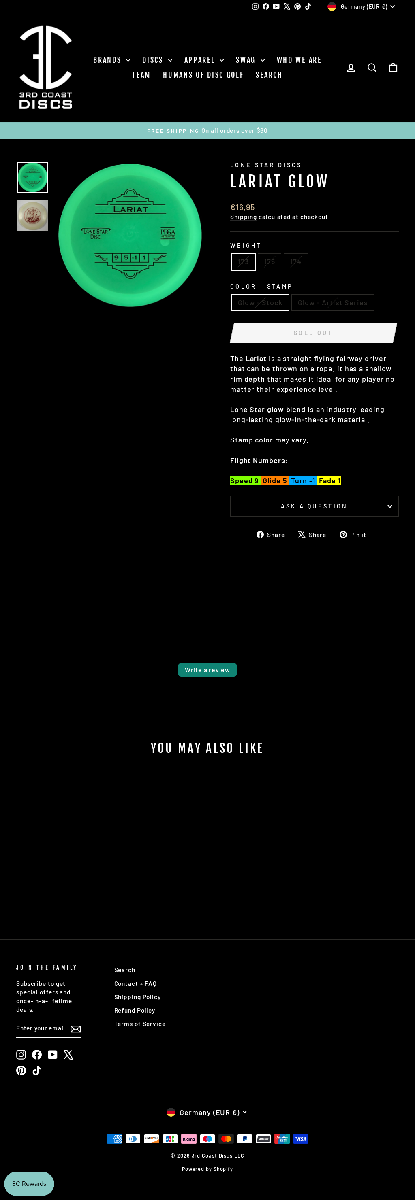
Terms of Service (140, 1023)
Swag (247, 59)
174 (296, 261)
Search (269, 74)
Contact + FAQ (135, 983)
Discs (154, 59)
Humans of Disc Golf (203, 74)
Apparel (201, 59)
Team (141, 74)
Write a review (207, 669)
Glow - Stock (260, 302)
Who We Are (299, 59)
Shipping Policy (137, 996)
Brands (108, 59)
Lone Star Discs (266, 164)
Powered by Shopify (207, 1169)
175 (269, 261)
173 (243, 261)
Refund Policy (135, 1010)
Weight (246, 245)
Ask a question (314, 506)
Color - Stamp (261, 286)
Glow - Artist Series (333, 302)
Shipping (243, 216)
